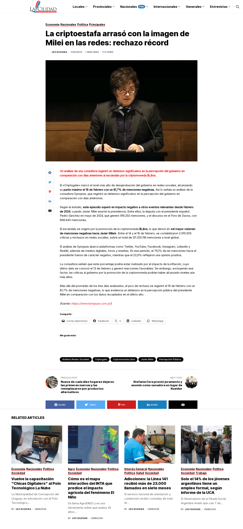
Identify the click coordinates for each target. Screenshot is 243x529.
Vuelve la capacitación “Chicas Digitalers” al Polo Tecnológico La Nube (36, 483)
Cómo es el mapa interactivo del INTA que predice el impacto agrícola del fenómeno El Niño (91, 488)
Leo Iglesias (59, 52)
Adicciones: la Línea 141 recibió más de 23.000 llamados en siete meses (147, 483)
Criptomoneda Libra (124, 359)
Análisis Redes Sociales (75, 359)
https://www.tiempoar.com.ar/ (91, 303)
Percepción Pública (170, 359)
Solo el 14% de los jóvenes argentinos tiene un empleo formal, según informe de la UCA (205, 486)
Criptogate (101, 359)
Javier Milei (147, 359)
